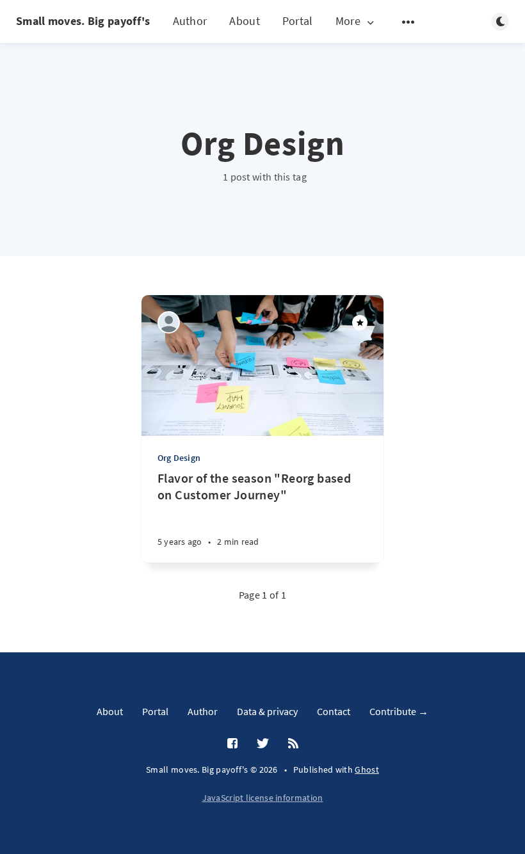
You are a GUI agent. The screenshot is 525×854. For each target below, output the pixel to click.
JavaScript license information (262, 797)
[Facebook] (232, 744)
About (244, 20)
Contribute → (398, 711)
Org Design (179, 457)
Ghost (367, 769)
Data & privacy (267, 711)
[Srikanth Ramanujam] (169, 322)
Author (190, 20)
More (347, 21)
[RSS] (293, 744)
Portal (297, 20)
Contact (333, 711)
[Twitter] (263, 744)
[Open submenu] (408, 22)
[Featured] (360, 322)
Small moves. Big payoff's (83, 20)
